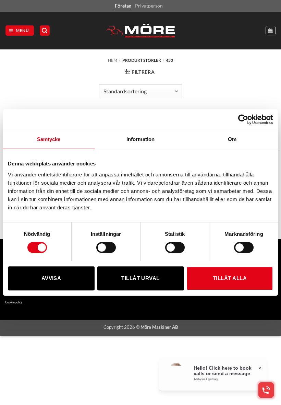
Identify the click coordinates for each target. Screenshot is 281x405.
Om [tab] (232, 139)
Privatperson (149, 6)
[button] (19, 30)
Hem (112, 60)
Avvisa (51, 278)
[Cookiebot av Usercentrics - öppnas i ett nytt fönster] (243, 119)
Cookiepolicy (14, 302)
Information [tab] (140, 139)
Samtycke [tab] (49, 139)
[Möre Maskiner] (140, 30)
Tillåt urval (140, 278)
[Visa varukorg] (271, 31)
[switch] (106, 247)
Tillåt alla (230, 278)
